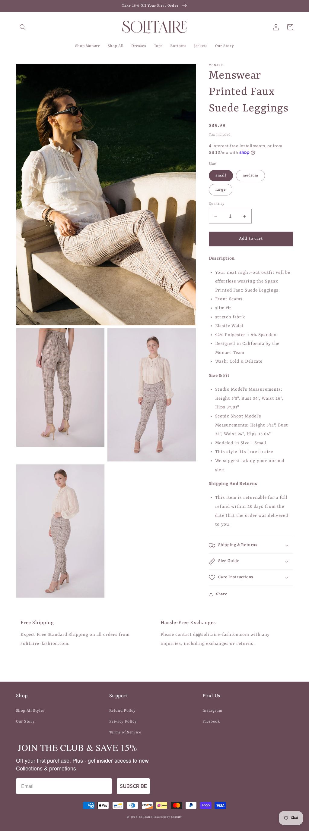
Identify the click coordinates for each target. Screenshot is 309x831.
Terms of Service (125, 732)
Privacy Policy (123, 721)
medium (250, 175)
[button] (23, 27)
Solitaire (145, 817)
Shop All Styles (30, 710)
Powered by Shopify (168, 817)
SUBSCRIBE (133, 786)
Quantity (216, 204)
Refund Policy (122, 710)
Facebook (211, 721)
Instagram (212, 710)
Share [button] (221, 594)
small (220, 175)
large (220, 189)
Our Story (25, 721)
